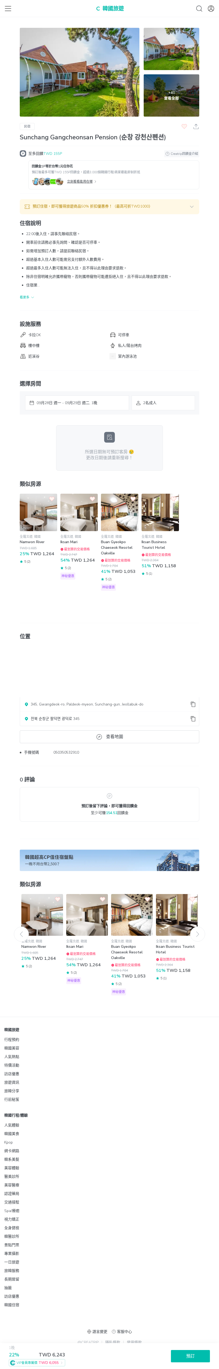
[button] (109, 206)
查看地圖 (114, 737)
